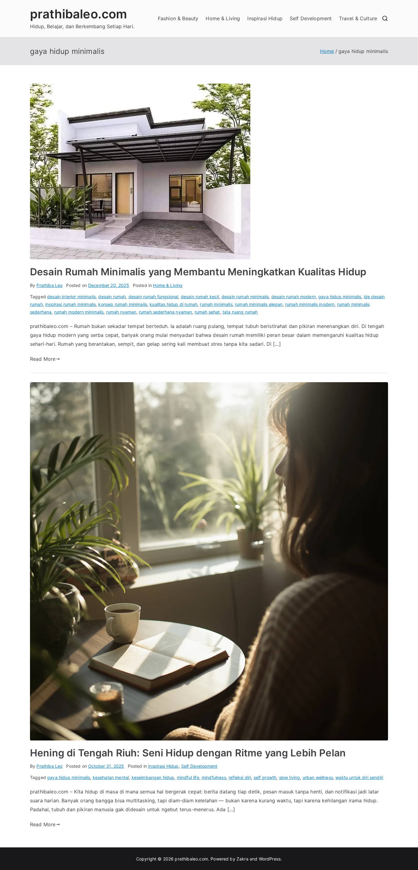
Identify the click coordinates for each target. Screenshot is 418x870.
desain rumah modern (293, 296)
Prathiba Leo (49, 285)
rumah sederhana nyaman (165, 311)
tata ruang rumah (240, 311)
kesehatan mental (111, 777)
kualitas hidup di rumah (173, 304)
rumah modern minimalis (79, 311)
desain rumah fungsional (153, 296)
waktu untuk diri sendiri (359, 777)
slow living (289, 777)
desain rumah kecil (200, 296)
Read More (42, 359)
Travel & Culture (358, 18)
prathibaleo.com (78, 13)
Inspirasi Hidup (264, 18)
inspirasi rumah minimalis (70, 304)
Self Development (311, 18)
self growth (265, 777)
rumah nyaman (121, 311)
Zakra (242, 858)
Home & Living (223, 18)
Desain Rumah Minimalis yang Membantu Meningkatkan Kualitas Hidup (198, 272)
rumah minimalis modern (310, 304)
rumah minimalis (216, 304)
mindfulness (214, 777)
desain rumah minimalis (245, 296)
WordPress (270, 858)
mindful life (188, 777)
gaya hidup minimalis (339, 296)
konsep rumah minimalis (122, 304)
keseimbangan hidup (153, 777)
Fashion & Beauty (178, 18)
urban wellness (318, 777)
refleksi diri (240, 777)
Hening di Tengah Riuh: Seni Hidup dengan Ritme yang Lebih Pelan (188, 753)
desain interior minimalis (71, 296)
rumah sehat (207, 311)
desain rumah (112, 296)
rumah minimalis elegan (259, 304)
